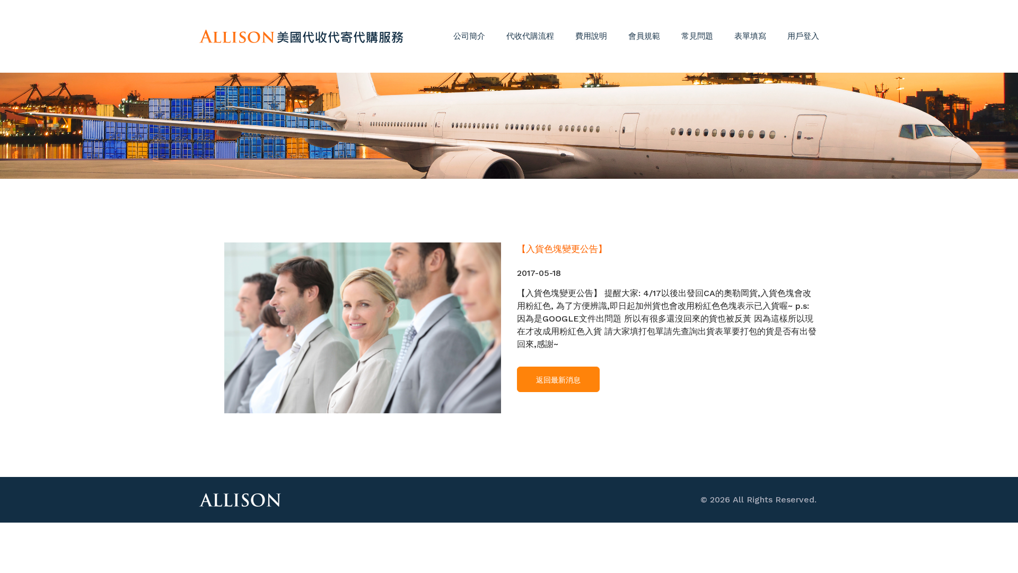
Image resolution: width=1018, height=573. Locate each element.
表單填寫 (750, 36)
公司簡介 (469, 36)
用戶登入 (803, 36)
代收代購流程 (530, 36)
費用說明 (591, 36)
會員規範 (644, 36)
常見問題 (697, 36)
